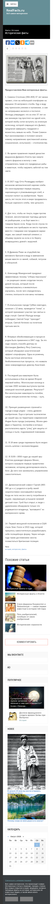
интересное (16, 549)
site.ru (21, 11)
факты (24, 549)
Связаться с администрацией (18, 880)
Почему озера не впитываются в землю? (25, 821)
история (8, 549)
